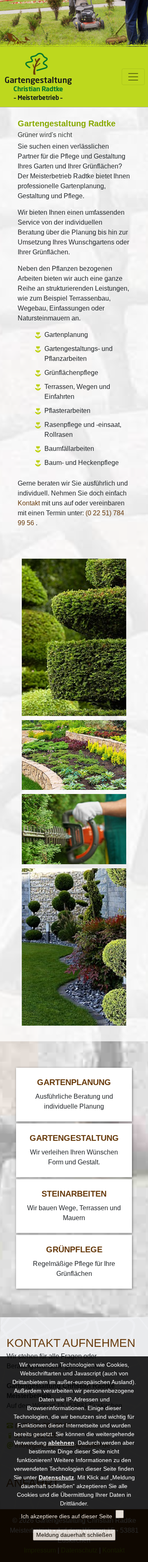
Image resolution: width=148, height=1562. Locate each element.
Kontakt (29, 503)
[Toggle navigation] (133, 77)
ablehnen (61, 1442)
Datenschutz (56, 1477)
